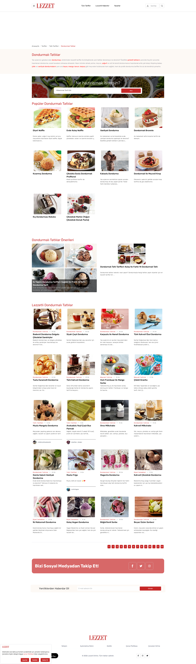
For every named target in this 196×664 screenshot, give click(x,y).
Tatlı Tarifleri (54, 46)
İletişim (64, 646)
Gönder (150, 588)
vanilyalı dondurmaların (47, 66)
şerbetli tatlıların (134, 60)
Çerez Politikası (132, 646)
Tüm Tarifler (86, 6)
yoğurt (104, 63)
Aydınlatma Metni (87, 646)
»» (162, 547)
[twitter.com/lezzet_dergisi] (141, 566)
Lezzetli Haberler (102, 6)
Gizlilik (109, 646)
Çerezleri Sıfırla (154, 646)
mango (71, 66)
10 (150, 547)
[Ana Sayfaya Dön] (98, 638)
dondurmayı (56, 60)
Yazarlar (117, 6)
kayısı (65, 66)
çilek (33, 66)
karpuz (82, 66)
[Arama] (162, 6)
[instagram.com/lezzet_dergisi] (149, 566)
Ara (131, 91)
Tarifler (44, 46)
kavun (77, 66)
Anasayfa (35, 46)
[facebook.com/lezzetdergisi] (132, 566)
